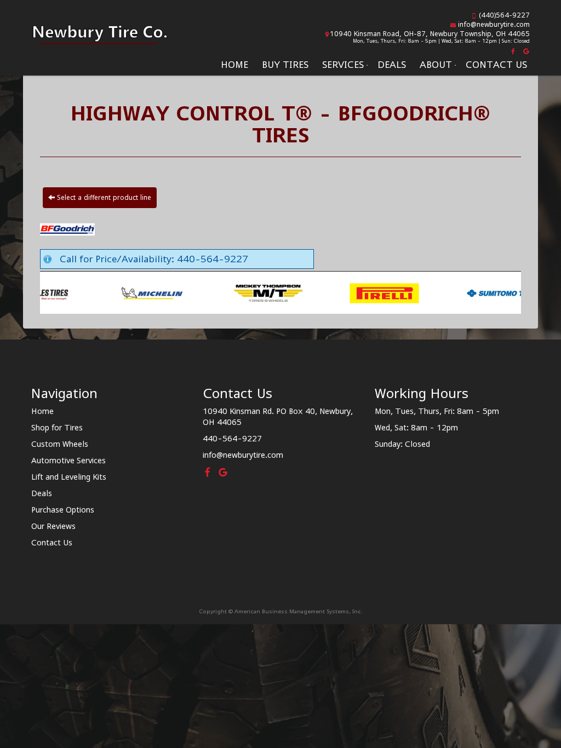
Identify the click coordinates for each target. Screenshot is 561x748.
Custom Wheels (59, 443)
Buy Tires (285, 64)
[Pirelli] (305, 292)
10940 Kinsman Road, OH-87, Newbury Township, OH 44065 (430, 34)
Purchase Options (62, 509)
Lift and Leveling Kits (68, 476)
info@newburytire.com (494, 24)
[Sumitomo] (421, 292)
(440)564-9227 (504, 15)
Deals (391, 64)
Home (234, 64)
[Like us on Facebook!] (513, 50)
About (436, 64)
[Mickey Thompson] (189, 292)
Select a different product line (103, 197)
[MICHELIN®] (72, 292)
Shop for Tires (57, 427)
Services (343, 64)
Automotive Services (68, 460)
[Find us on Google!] (525, 50)
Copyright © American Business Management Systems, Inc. (281, 611)
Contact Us (496, 64)
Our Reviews (53, 526)
